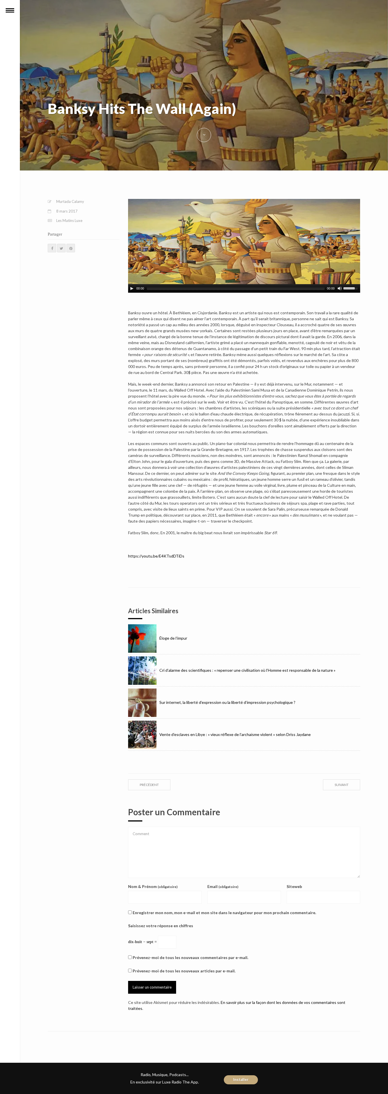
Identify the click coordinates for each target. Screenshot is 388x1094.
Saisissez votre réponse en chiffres (160, 925)
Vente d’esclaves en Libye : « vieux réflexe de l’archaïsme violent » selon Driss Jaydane (235, 734)
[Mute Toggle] (339, 288)
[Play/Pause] (132, 288)
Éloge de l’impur (173, 638)
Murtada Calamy (70, 201)
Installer (241, 1079)
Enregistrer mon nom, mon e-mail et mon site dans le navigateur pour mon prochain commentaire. (224, 912)
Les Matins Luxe (69, 220)
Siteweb (294, 886)
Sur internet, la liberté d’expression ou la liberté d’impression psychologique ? (227, 702)
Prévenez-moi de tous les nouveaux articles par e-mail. (184, 970)
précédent (149, 785)
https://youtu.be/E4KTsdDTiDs (156, 556)
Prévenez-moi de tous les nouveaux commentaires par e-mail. (190, 957)
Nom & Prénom (153, 886)
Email (222, 886)
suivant (342, 785)
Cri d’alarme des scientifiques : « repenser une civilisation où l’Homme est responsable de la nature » (247, 670)
